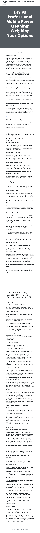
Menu (4, 4)
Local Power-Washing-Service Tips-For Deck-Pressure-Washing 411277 (18, 2)
